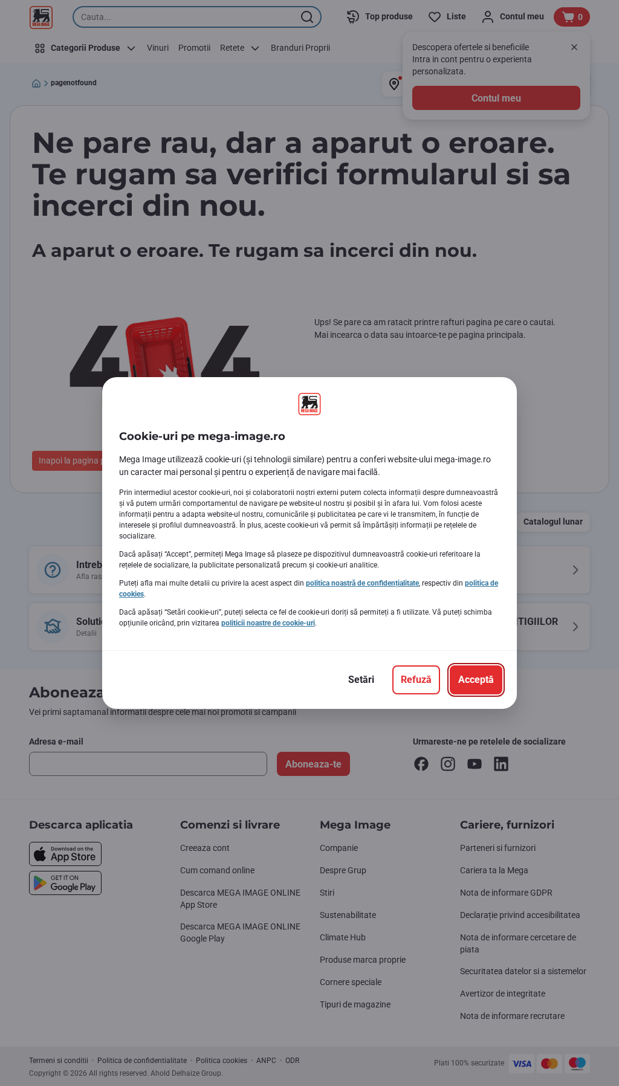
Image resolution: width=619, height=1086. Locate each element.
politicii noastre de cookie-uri (268, 623)
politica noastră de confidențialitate (362, 583)
